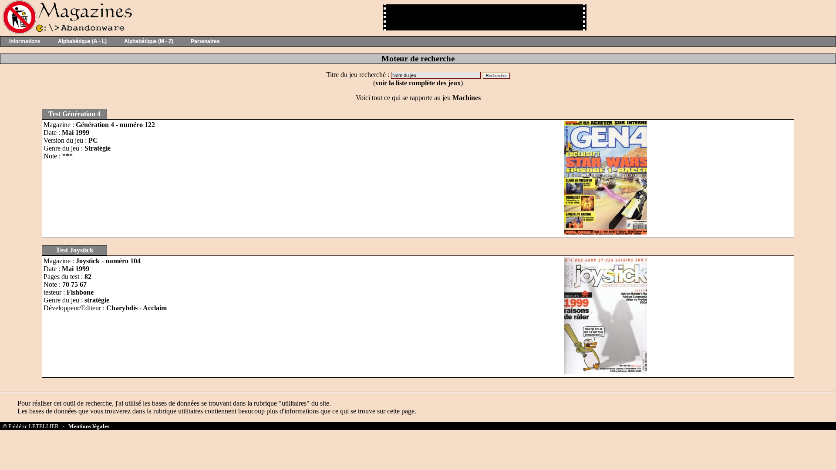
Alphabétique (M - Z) (148, 41)
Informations (24, 41)
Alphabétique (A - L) (82, 41)
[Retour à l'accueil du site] (66, 32)
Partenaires (205, 41)
